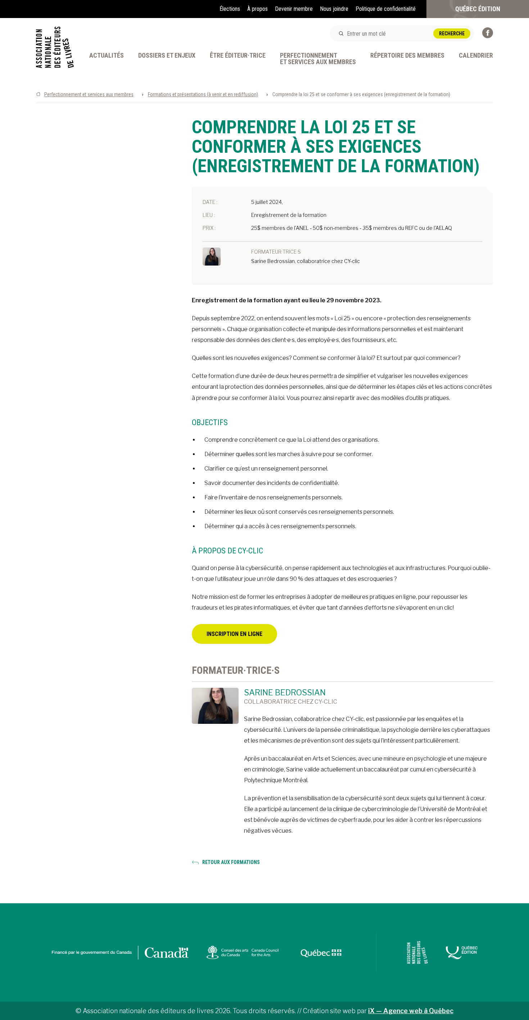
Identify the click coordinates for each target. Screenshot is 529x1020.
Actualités (106, 55)
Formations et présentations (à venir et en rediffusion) (203, 94)
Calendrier (476, 55)
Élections (230, 8)
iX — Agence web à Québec (410, 1011)
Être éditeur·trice (238, 55)
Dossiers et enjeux (166, 55)
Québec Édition (477, 9)
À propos (257, 8)
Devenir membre (294, 8)
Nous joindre (334, 8)
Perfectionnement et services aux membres (89, 94)
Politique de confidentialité (386, 8)
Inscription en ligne (234, 634)
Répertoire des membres (407, 55)
